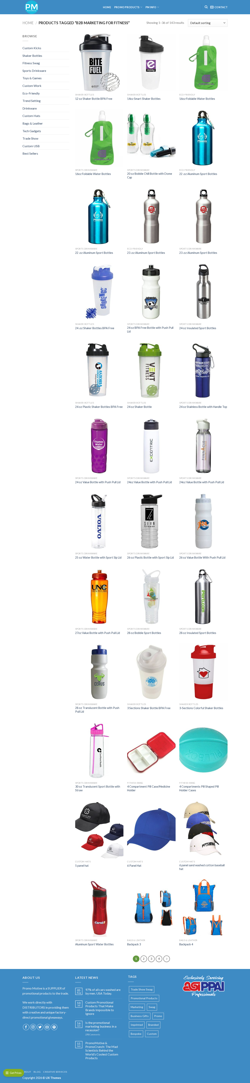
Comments (92, 1034)
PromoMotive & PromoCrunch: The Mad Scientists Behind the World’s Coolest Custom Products (101, 1050)
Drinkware (29, 108)
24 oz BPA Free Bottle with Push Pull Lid (150, 329)
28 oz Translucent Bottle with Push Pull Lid (97, 709)
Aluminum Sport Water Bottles (94, 944)
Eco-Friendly (31, 93)
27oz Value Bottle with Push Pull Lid (97, 633)
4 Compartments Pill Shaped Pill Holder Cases (199, 788)
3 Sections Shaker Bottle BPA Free (149, 708)
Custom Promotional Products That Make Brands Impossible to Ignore (99, 1007)
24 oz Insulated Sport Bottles (197, 328)
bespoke (136, 1033)
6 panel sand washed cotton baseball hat (202, 867)
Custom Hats (31, 116)
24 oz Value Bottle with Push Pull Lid (98, 482)
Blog (37, 1071)
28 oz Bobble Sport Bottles (144, 633)
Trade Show (30, 138)
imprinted (137, 1024)
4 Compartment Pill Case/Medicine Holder (148, 788)
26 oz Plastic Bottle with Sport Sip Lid (150, 557)
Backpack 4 (186, 944)
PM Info (151, 7)
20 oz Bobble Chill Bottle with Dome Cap (149, 175)
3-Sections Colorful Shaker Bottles (201, 708)
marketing (137, 1007)
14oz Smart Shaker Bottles (144, 98)
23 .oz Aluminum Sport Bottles (146, 252)
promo (158, 1016)
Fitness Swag (31, 63)
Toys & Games (32, 78)
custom (152, 1033)
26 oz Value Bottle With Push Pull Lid (202, 557)
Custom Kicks (31, 48)
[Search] (206, 7)
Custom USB (31, 146)
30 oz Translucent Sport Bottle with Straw (97, 788)
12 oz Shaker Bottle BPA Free (93, 98)
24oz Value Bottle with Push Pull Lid (149, 482)
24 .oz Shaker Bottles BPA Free (94, 328)
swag (152, 1007)
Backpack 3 (134, 944)
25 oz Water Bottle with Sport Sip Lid (98, 557)
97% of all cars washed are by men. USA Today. (103, 991)
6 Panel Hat (134, 865)
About (26, 1071)
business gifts (140, 1016)
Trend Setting (31, 101)
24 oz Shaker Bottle (139, 406)
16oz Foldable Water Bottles (197, 98)
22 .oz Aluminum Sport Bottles (198, 174)
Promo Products (127, 7)
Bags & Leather (32, 123)
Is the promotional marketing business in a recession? (100, 1026)
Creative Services (55, 1071)
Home (107, 7)
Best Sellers (30, 153)
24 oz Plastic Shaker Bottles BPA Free (99, 406)
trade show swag (142, 989)
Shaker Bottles (32, 55)
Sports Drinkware (34, 70)
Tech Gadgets (31, 131)
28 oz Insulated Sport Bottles (197, 633)
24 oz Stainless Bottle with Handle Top (203, 406)
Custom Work (31, 85)
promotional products (144, 998)
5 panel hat (82, 865)
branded (153, 1024)
